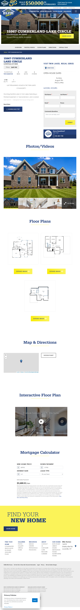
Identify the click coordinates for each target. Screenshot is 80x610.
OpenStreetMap (28, 372)
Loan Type (44, 471)
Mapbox (22, 372)
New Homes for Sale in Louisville (11, 591)
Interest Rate (22, 471)
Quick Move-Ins (46, 11)
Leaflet (18, 372)
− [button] (5, 357)
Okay (34, 600)
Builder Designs (53, 564)
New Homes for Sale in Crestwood (12, 588)
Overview (18, 47)
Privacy (43, 564)
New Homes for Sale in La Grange (12, 590)
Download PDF (14, 109)
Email (47, 103)
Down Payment (47, 464)
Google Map (49, 355)
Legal (38, 564)
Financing (32, 550)
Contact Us (72, 7)
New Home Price (24, 464)
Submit (70, 122)
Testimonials (33, 548)
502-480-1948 (59, 136)
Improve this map (34, 372)
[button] (74, 21)
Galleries (67, 11)
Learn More (66, 36)
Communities (34, 11)
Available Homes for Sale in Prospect (37, 591)
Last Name (64, 94)
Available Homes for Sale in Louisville (37, 590)
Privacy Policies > (8, 607)
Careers (65, 7)
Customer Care (57, 7)
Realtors (44, 552)
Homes (5, 52)
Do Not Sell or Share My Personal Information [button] (25, 564)
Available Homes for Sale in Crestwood (37, 588)
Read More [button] (7, 104)
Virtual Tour (63, 47)
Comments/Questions (51, 111)
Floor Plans (57, 11)
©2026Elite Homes (8, 564)
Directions (52, 47)
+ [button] (5, 355)
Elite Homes (56, 544)
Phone (62, 103)
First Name (48, 94)
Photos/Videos (29, 47)
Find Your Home (8, 543)
